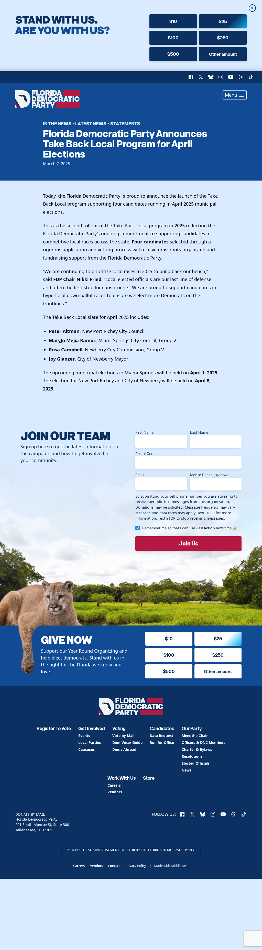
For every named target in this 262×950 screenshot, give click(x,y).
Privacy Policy (135, 865)
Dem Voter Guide (127, 743)
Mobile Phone (209, 475)
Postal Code (145, 453)
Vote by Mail (123, 736)
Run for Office (162, 743)
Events (84, 736)
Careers (114, 785)
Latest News (90, 123)
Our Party (192, 728)
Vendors (114, 792)
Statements (125, 123)
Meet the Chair (195, 736)
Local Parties (89, 743)
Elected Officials (196, 763)
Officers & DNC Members (203, 743)
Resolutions (192, 756)
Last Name (199, 432)
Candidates (162, 728)
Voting (119, 728)
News (186, 770)
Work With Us (121, 778)
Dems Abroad (124, 749)
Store (149, 778)
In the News (57, 123)
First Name (144, 432)
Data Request (161, 736)
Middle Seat (180, 865)
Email (139, 475)
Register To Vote (54, 728)
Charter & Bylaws (197, 749)
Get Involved (91, 728)
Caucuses (86, 749)
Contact (114, 865)
